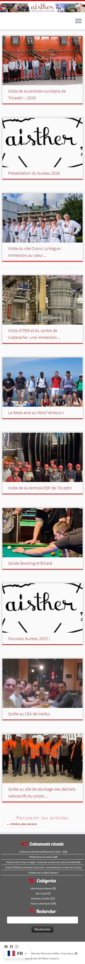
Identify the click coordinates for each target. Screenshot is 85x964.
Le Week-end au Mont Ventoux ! (36, 412)
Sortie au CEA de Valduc (29, 713)
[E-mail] (7, 946)
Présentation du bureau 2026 (34, 173)
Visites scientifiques (40, 903)
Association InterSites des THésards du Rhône (37, 953)
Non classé (41, 893)
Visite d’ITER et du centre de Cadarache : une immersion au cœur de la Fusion (43, 867)
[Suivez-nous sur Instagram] (17, 946)
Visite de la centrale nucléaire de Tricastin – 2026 (43, 851)
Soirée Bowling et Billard (30, 563)
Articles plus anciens (22, 824)
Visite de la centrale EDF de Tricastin (40, 488)
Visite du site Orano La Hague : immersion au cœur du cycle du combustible (43, 862)
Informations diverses (41, 888)
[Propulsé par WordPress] (76, 952)
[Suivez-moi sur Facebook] (12, 946)
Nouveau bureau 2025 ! (29, 638)
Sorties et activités (40, 898)
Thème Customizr (50, 958)
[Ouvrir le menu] (78, 21)
